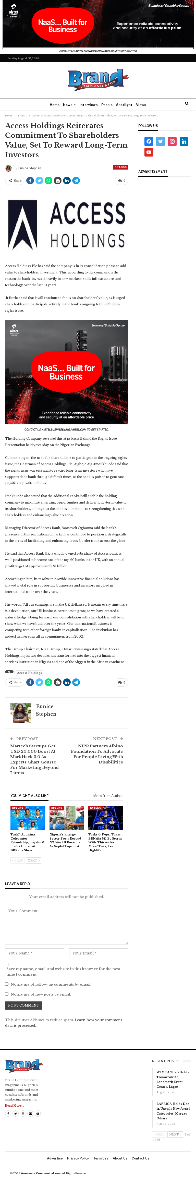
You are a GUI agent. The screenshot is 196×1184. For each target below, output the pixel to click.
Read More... (14, 1105)
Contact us (140, 1158)
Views (141, 105)
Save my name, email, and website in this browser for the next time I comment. (63, 972)
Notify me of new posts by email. (41, 994)
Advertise (55, 1158)
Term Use (100, 1158)
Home (54, 105)
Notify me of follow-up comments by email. (51, 984)
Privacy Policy (78, 1158)
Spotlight (124, 105)
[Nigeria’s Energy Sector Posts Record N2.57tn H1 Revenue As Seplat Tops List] (67, 818)
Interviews (89, 105)
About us (120, 1158)
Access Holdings (29, 673)
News (67, 105)
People (107, 105)
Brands (121, 167)
